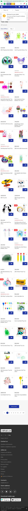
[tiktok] (14, 491)
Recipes (2, 469)
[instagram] (6, 491)
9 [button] (20, 412)
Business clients (4, 464)
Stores (2, 474)
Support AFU (4, 438)
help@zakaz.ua (4, 482)
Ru (5, 435)
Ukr (1, 435)
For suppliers (4, 466)
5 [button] (15, 412)
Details (22, 1)
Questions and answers (6, 444)
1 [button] (7, 412)
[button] (21, 4)
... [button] (19, 412)
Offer (2, 457)
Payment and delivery (6, 452)
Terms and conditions (6, 462)
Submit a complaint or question (8, 446)
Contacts (3, 471)
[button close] (26, 1)
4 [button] (13, 412)
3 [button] (11, 412)
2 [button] (9, 412)
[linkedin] (10, 491)
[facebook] (2, 491)
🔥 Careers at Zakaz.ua (6, 476)
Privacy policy (4, 459)
